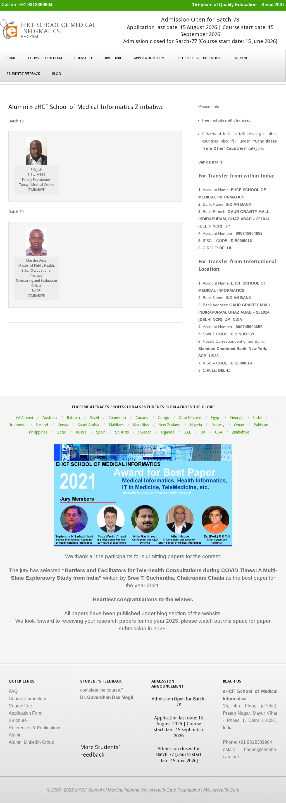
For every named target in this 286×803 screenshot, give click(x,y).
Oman (239, 425)
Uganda (167, 432)
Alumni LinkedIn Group (31, 742)
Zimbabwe (240, 432)
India (257, 417)
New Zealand (169, 425)
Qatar (61, 432)
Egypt (216, 417)
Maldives (116, 425)
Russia (81, 432)
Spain (101, 432)
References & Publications (200, 58)
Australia (49, 417)
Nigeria (196, 425)
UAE (187, 432)
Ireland (42, 425)
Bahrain (73, 417)
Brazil (94, 417)
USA (218, 432)
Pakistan (261, 425)
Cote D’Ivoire (190, 417)
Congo (163, 417)
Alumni (241, 58)
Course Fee (83, 58)
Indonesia (18, 425)
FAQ (13, 691)
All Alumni (24, 417)
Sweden (145, 432)
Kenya (63, 425)
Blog (56, 74)
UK (203, 432)
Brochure (113, 58)
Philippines (38, 432)
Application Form (149, 58)
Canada (141, 417)
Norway (218, 425)
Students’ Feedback (23, 74)
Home (11, 58)
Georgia (237, 417)
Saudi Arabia (88, 425)
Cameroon (117, 417)
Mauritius (141, 425)
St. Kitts (122, 432)
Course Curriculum (45, 58)
